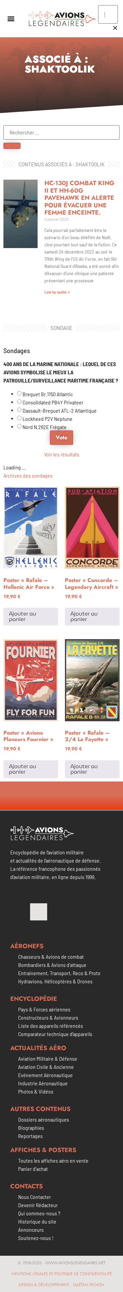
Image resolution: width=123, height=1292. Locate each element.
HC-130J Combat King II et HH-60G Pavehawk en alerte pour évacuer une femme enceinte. (79, 198)
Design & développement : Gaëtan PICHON (61, 1285)
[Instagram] (58, 911)
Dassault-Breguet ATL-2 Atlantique (60, 410)
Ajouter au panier (22, 616)
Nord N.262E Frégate (45, 427)
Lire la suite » (57, 292)
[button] (10, 18)
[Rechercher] (11, 146)
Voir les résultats (61, 454)
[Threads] (38, 911)
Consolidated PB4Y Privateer (53, 402)
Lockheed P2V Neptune (47, 419)
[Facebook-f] (18, 911)
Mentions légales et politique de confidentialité (62, 1274)
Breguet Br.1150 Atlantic (48, 394)
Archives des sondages (28, 475)
